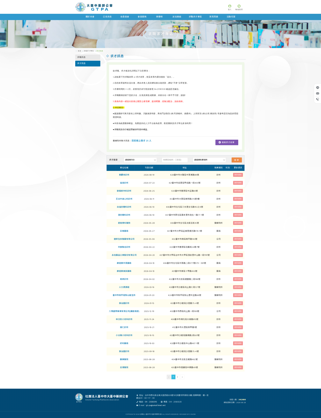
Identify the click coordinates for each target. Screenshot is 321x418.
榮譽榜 (159, 17)
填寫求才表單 (228, 142)
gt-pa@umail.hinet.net (156, 405)
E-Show (193, 414)
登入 (230, 9)
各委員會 (124, 17)
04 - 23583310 (151, 401)
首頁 (79, 51)
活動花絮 (231, 17)
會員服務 (142, 17)
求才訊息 (81, 63)
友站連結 (176, 17)
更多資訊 (238, 174)
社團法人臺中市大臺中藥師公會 (97, 7)
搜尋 (236, 160)
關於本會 (90, 17)
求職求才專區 (195, 17)
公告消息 (107, 17)
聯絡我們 (239, 9)
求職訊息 (81, 57)
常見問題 (213, 17)
